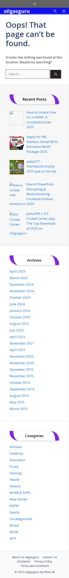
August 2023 (19, 323)
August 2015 (19, 395)
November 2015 (22, 376)
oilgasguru (17, 11)
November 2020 (22, 363)
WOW (14, 532)
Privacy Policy (43, 561)
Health (15, 479)
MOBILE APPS (20, 492)
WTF (13, 538)
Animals (16, 447)
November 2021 (22, 343)
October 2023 (20, 317)
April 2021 (17, 350)
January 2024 (20, 310)
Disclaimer (23, 561)
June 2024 (17, 304)
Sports (14, 512)
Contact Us (50, 557)
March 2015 (19, 409)
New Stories (18, 499)
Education (17, 460)
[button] (55, 11)
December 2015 (22, 369)
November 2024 (22, 291)
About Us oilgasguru (25, 557)
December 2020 (22, 356)
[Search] (55, 74)
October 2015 (20, 382)
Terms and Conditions (34, 566)
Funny (14, 466)
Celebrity (16, 453)
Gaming (16, 473)
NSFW (14, 506)
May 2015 (17, 402)
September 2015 (22, 389)
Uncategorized (21, 519)
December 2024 (22, 284)
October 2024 (20, 297)
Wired (14, 525)
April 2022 (17, 337)
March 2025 (19, 278)
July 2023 (17, 330)
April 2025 (17, 271)
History (15, 486)
